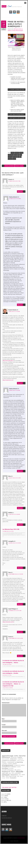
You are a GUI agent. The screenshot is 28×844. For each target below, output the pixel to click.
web (18, 776)
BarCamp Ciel (16, 840)
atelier (16, 756)
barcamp (22, 756)
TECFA (2, 795)
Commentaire (6, 702)
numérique (10, 156)
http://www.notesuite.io (8, 360)
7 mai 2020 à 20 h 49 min (7, 664)
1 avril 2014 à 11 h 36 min (14, 311)
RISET (2, 797)
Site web (4, 730)
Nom (3, 719)
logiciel (15, 154)
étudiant (12, 152)
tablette (23, 774)
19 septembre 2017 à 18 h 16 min (15, 638)
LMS (15, 769)
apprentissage (7, 756)
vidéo (3, 776)
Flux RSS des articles (7, 818)
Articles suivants (19, 166)
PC (20, 156)
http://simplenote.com (8, 380)
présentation (18, 773)
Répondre (20, 191)
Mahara (18, 769)
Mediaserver (6, 771)
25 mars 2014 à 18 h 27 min (14, 181)
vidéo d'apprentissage (11, 776)
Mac (18, 154)
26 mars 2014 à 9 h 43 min (15, 198)
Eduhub (15, 763)
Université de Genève (21, 837)
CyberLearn (3, 800)
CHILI (2, 802)
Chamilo (19, 757)
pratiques (10, 158)
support (14, 158)
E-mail (4, 724)
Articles (16, 29)
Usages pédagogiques (17, 30)
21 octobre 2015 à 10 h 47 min (8, 531)
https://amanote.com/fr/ (8, 622)
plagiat (10, 773)
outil (18, 156)
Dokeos (4, 762)
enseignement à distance (9, 766)
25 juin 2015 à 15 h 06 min (14, 514)
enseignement (7, 765)
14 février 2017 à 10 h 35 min (14, 610)
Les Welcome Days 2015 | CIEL (11, 529)
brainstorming (14, 757)
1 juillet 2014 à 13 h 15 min (14, 477)
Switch (20, 774)
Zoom (21, 776)
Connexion (4, 815)
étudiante (17, 152)
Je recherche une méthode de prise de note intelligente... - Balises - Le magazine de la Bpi (13, 684)
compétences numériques (9, 760)
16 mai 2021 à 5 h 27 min (7, 675)
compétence (20, 758)
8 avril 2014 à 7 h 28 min (14, 390)
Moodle (19, 771)
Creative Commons (20, 760)
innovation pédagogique (8, 769)
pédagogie (6, 774)
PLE (13, 773)
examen (19, 766)
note (21, 154)
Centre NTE (3, 794)
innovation (11, 768)
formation (5, 768)
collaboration (13, 759)
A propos (11, 840)
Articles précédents (9, 166)
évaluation (13, 778)
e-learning (19, 762)
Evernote (21, 152)
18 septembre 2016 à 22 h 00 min (15, 574)
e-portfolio (4, 763)
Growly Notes (10, 154)
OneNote (15, 156)
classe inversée (5, 758)
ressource (14, 774)
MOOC (13, 771)
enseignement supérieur (19, 765)
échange (3, 777)
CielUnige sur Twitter (9, 787)
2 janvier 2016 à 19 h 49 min (14, 543)
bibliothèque (6, 757)
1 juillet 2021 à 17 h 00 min (8, 687)
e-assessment (11, 762)
